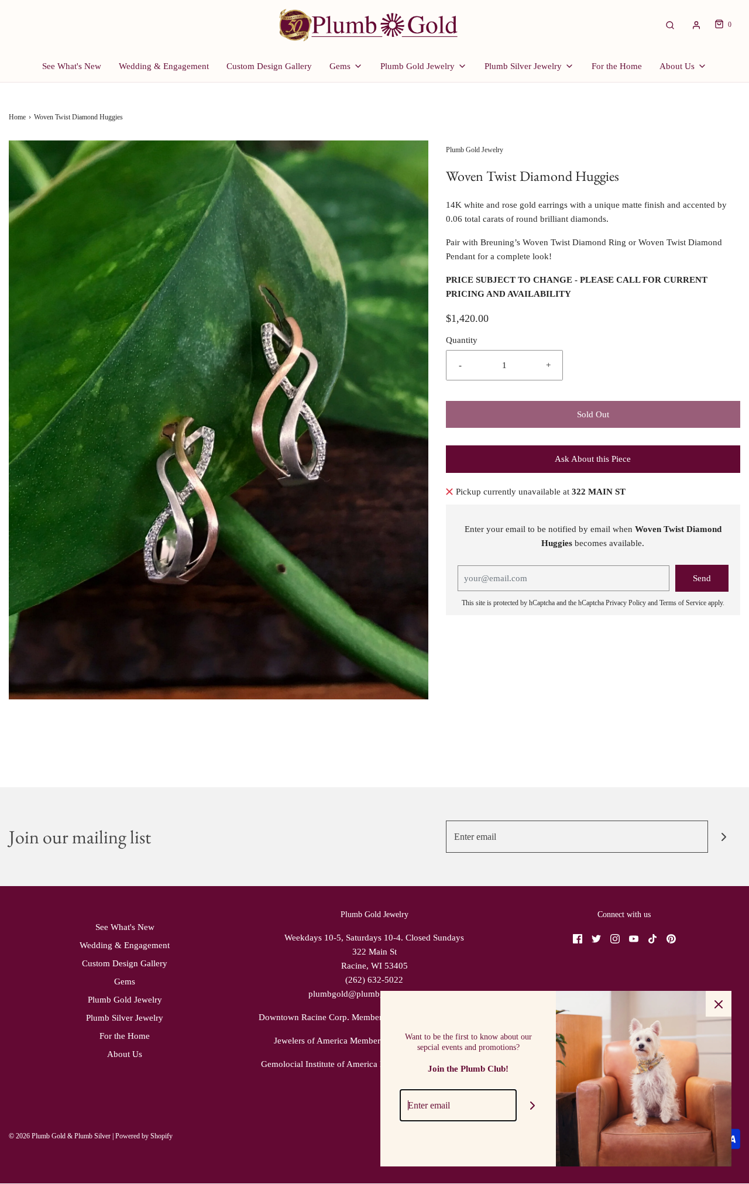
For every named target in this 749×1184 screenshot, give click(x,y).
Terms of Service (682, 603)
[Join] (724, 837)
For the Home (617, 66)
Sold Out (593, 414)
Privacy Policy (626, 603)
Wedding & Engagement (164, 66)
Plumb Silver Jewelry (124, 1017)
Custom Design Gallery (269, 66)
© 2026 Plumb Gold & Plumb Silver (60, 1136)
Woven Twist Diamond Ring (574, 242)
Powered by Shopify (144, 1136)
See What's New (71, 66)
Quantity (461, 340)
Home (17, 117)
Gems (124, 981)
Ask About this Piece (593, 459)
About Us (124, 1054)
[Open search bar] (670, 25)
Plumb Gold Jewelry (125, 999)
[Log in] (696, 25)
